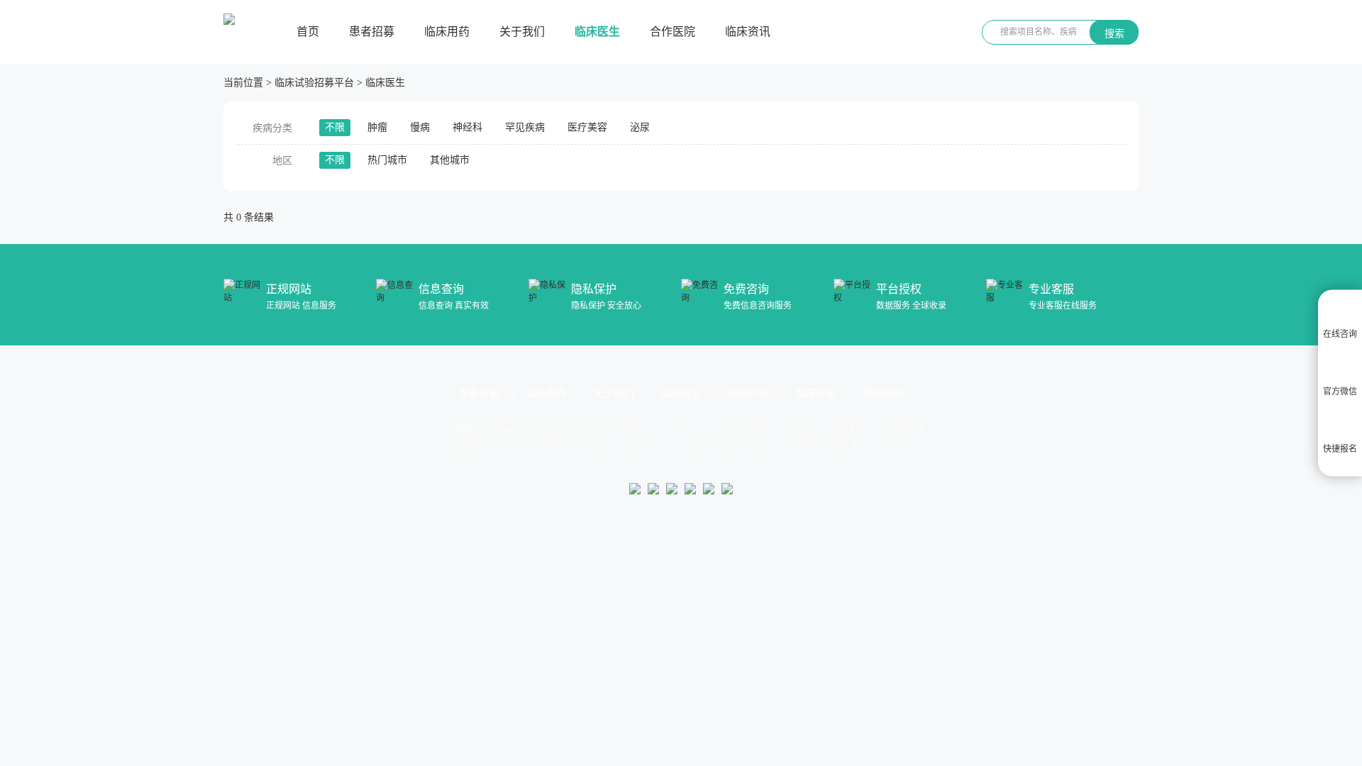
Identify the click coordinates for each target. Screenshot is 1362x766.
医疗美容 (587, 127)
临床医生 (597, 32)
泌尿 (640, 127)
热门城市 (387, 160)
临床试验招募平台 (314, 82)
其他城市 (450, 160)
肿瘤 (377, 127)
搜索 (1114, 33)
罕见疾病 (525, 127)
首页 (308, 32)
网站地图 (883, 393)
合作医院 (672, 32)
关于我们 (522, 32)
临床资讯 (747, 32)
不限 (335, 127)
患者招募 (371, 32)
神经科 (467, 127)
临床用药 (447, 32)
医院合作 (748, 393)
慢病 (420, 127)
